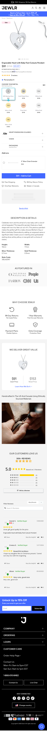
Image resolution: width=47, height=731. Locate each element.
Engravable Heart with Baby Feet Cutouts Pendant (19, 533)
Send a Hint (23, 208)
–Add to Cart (23, 176)
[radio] (8, 94)
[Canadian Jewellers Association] (40, 715)
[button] (38, 537)
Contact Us (13, 682)
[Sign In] (33, 8)
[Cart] (40, 8)
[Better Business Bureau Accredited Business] (6, 715)
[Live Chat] (41, 726)
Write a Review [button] (24, 490)
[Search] (36, 8)
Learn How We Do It (22, 386)
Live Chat (33, 682)
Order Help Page (11, 655)
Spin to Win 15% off (17, 15)
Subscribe (38, 608)
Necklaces (9, 18)
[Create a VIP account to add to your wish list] (43, 23)
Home (3, 18)
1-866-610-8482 (11, 675)
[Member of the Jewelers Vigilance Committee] (30, 715)
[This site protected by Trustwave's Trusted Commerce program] (18, 715)
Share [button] (8, 537)
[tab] (19, 59)
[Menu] (44, 8)
